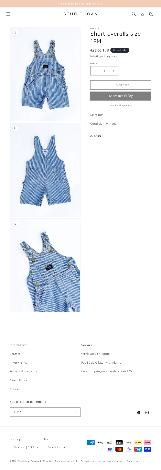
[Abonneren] (76, 412)
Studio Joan (24, 461)
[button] (8, 14)
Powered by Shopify (41, 461)
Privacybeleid (88, 461)
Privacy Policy (18, 362)
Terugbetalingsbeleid (66, 461)
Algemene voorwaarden (111, 461)
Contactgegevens (136, 461)
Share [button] (98, 135)
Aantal (94, 63)
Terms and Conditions (24, 371)
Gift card (15, 389)
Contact (15, 354)
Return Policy (18, 380)
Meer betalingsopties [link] (121, 105)
